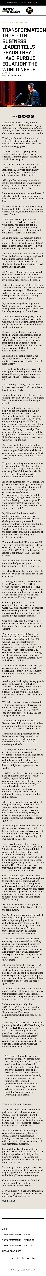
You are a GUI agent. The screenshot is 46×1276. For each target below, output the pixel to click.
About (5, 1229)
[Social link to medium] (33, 1258)
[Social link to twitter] (13, 1258)
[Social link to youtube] (28, 1258)
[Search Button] (37, 10)
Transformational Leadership (18, 1240)
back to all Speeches (18, 22)
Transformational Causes (16, 1234)
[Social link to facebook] (18, 1258)
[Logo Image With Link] (29, 10)
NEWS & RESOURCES (11, 1251)
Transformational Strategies (18, 1246)
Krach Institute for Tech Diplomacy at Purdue (29, 2)
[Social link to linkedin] (23, 1258)
